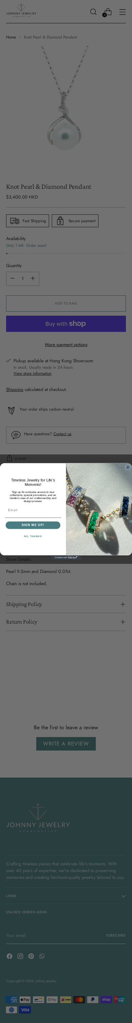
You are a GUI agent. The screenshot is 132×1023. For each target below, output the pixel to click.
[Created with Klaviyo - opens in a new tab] (66, 557)
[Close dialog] (128, 467)
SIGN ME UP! (33, 525)
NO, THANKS (33, 536)
